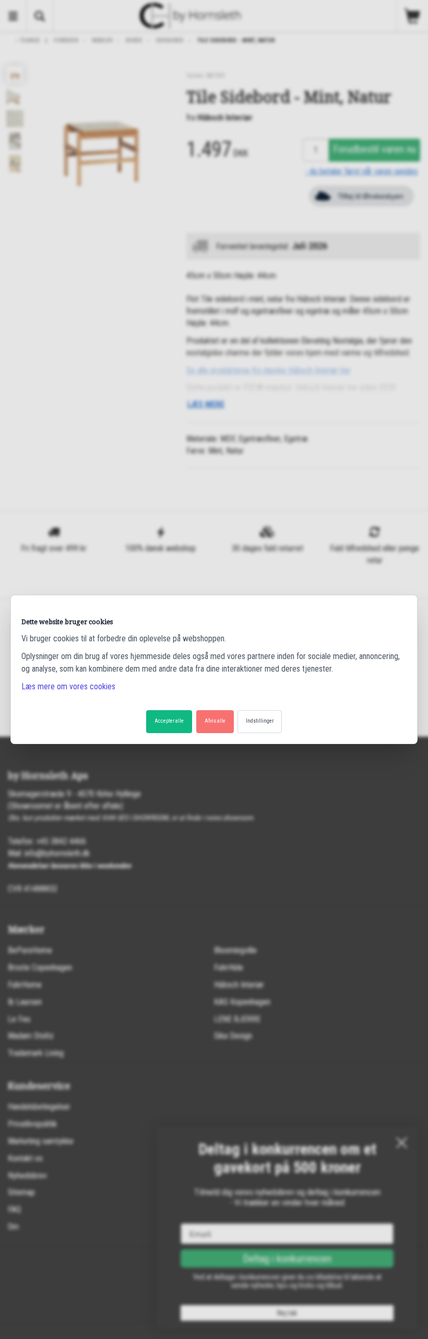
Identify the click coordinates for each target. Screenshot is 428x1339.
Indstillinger (260, 721)
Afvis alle (215, 721)
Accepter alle (169, 721)
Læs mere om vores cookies (68, 686)
